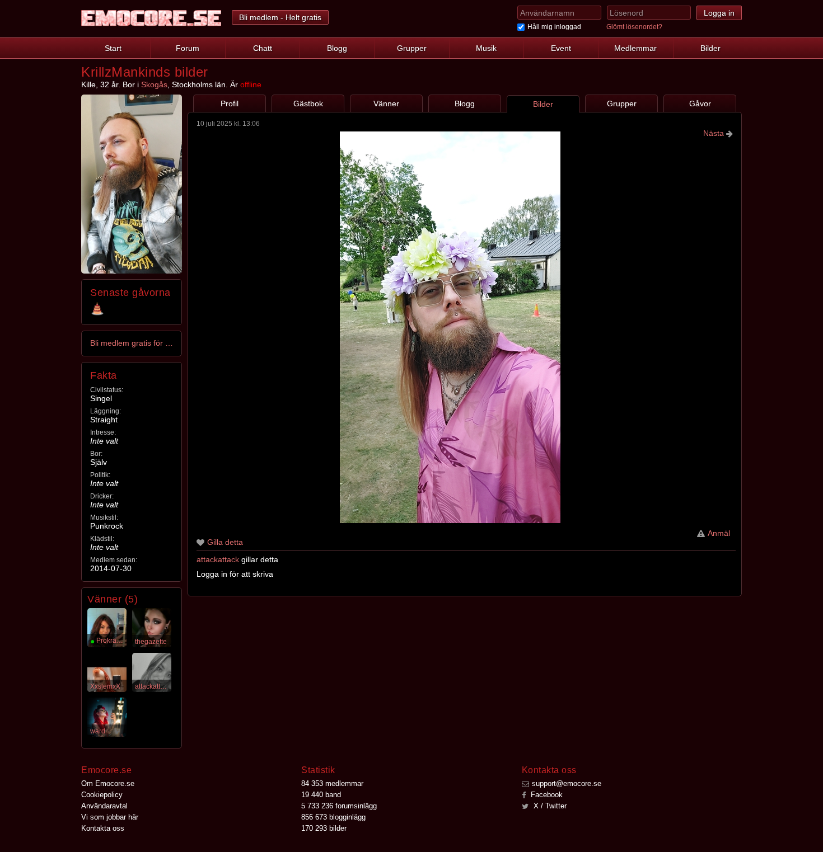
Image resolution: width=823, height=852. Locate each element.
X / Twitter (549, 806)
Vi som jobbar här (109, 817)
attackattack (218, 559)
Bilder (710, 48)
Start (113, 48)
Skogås (154, 84)
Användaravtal (104, 806)
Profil (230, 103)
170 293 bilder (324, 828)
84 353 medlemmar (332, 783)
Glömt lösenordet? (634, 27)
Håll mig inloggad (554, 27)
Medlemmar (635, 48)
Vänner (386, 103)
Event (561, 48)
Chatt (262, 48)
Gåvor (700, 103)
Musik (486, 48)
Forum (187, 48)
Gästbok (308, 103)
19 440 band (321, 794)
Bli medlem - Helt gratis (280, 17)
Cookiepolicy (102, 794)
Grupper (412, 48)
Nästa (714, 133)
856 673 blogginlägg (333, 817)
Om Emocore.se (107, 783)
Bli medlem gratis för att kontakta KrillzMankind (132, 342)
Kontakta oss (102, 828)
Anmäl (719, 533)
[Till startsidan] (151, 18)
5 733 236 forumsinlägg (339, 806)
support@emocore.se (566, 783)
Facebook (546, 794)
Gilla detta (225, 542)
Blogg (337, 48)
